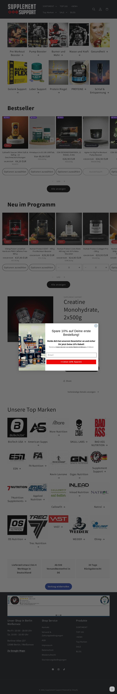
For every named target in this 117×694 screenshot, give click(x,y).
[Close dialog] (96, 325)
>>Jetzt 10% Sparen (71, 362)
